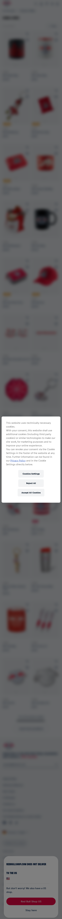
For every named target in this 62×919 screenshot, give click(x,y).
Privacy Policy (18, 460)
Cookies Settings (31, 473)
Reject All (31, 483)
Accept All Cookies (31, 492)
